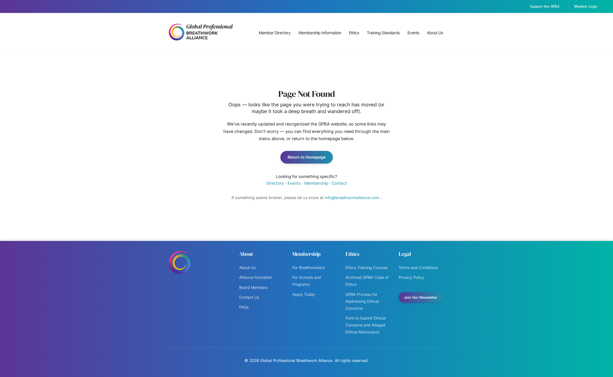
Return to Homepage (307, 157)
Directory (275, 183)
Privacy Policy (411, 277)
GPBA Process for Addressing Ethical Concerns (362, 301)
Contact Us (249, 297)
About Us (435, 32)
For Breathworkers (308, 267)
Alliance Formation (255, 277)
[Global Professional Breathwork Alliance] (200, 41)
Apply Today (303, 294)
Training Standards (383, 32)
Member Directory (275, 32)
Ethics (354, 32)
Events (413, 32)
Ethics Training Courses (367, 267)
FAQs (244, 307)
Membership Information (320, 32)
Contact (339, 183)
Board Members (253, 287)
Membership (316, 183)
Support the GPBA (544, 6)
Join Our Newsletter (420, 297)
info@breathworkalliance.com (352, 197)
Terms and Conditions (418, 267)
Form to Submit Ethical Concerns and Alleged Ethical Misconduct (366, 325)
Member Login (585, 6)
